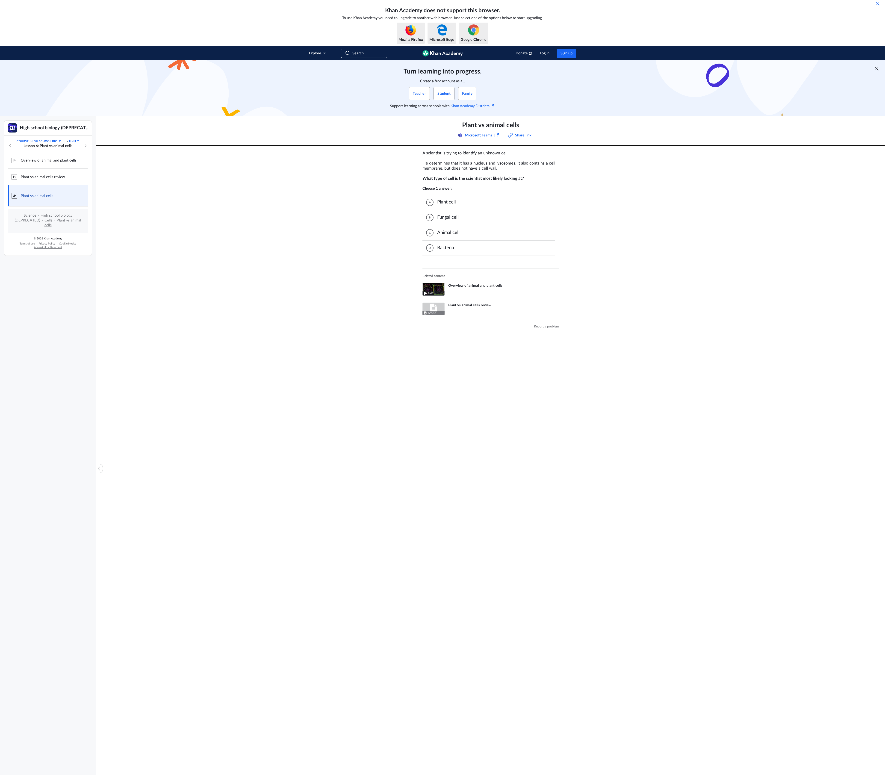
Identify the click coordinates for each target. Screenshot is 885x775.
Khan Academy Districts (470, 106)
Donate (522, 53)
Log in (544, 53)
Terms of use (27, 243)
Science (30, 215)
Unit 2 (74, 141)
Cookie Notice (67, 243)
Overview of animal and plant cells (49, 160)
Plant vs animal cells (37, 196)
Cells (48, 220)
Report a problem (546, 326)
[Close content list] (99, 468)
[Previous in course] (10, 145)
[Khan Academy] (442, 53)
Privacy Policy (46, 243)
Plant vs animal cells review (43, 177)
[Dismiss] (877, 3)
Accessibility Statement (48, 247)
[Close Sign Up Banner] (876, 68)
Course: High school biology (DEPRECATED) (41, 141)
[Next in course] (85, 145)
